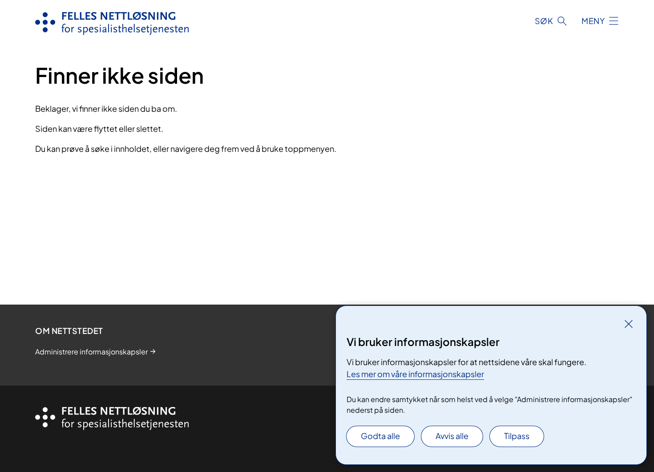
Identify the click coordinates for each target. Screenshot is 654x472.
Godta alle (380, 436)
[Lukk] (629, 324)
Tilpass (516, 436)
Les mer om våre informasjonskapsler (415, 374)
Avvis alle (452, 436)
